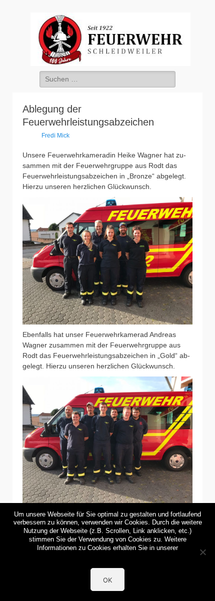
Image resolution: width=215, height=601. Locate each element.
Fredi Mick (56, 135)
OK (107, 580)
